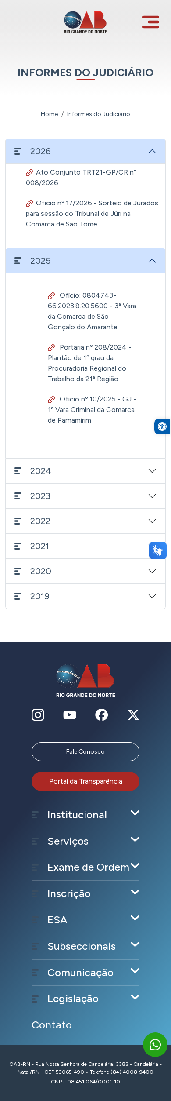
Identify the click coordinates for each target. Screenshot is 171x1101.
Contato (52, 1024)
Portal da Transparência (85, 781)
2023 (40, 496)
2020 (40, 571)
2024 (40, 471)
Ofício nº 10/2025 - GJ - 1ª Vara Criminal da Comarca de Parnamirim (92, 409)
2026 (40, 151)
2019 (40, 596)
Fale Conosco (85, 751)
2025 (40, 260)
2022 (40, 521)
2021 (39, 546)
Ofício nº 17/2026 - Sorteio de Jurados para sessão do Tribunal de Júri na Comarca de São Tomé (92, 213)
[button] (162, 426)
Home (49, 114)
